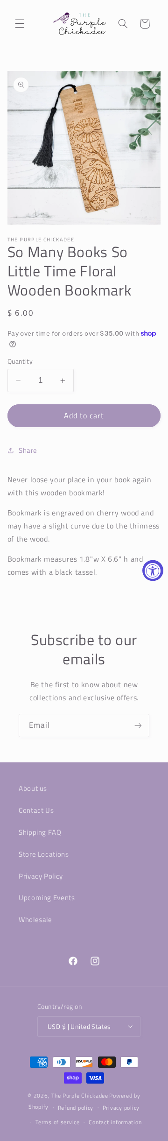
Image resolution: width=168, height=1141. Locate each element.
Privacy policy (121, 1108)
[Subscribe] (138, 725)
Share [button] (28, 450)
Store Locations (44, 854)
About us (33, 788)
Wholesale (35, 919)
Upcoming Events (47, 897)
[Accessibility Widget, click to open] (152, 570)
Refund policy (76, 1108)
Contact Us (36, 810)
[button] (19, 24)
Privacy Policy (41, 876)
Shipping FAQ (40, 832)
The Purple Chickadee (79, 1095)
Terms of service (57, 1122)
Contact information (115, 1122)
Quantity (20, 361)
